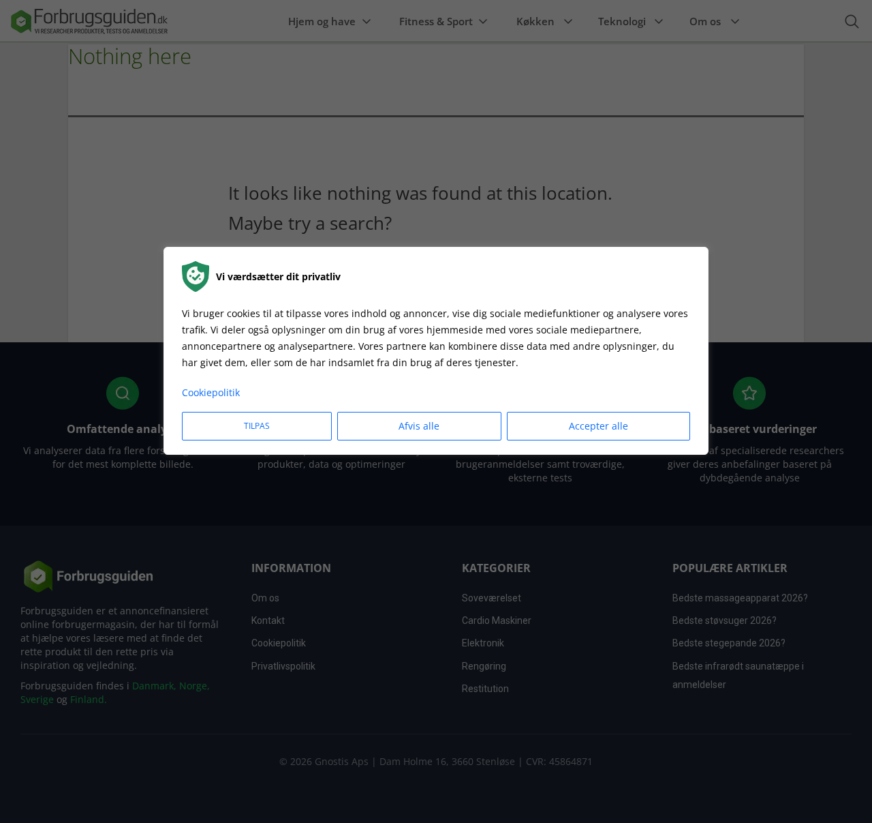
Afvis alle (419, 425)
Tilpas (257, 426)
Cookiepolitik (211, 392)
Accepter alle (598, 425)
